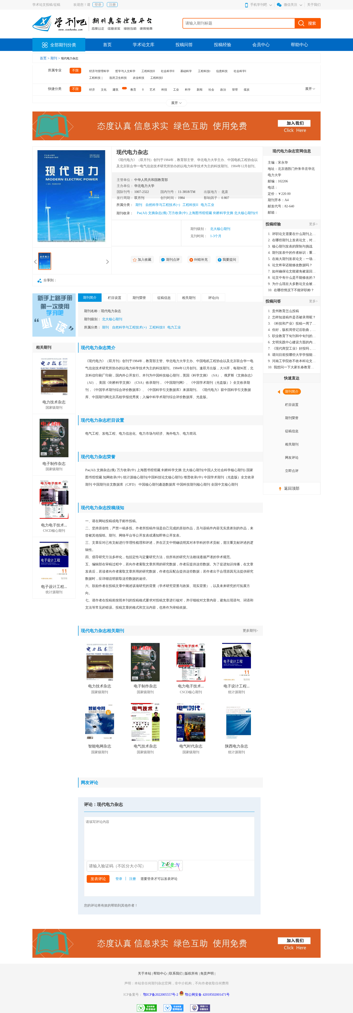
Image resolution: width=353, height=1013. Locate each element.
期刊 (138, 205)
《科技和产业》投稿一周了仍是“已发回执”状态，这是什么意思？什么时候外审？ (292, 323)
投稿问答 (184, 44)
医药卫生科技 (118, 78)
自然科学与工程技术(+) (163, 205)
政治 (223, 89)
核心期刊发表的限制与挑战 (290, 246)
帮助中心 (299, 44)
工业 (176, 89)
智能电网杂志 (99, 746)
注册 (112, 4)
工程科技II (148, 71)
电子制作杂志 (54, 464)
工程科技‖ (204, 71)
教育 (133, 89)
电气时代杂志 (190, 746)
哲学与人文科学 (125, 71)
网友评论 (291, 457)
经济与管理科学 (99, 71)
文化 (104, 89)
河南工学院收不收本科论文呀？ (292, 361)
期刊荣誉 (139, 298)
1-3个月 (215, 236)
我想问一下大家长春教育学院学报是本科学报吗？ (292, 367)
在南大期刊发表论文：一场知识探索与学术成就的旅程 (292, 259)
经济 (92, 89)
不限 (75, 70)
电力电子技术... (54, 525)
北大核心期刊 (220, 229)
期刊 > (55, 58)
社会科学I (240, 71)
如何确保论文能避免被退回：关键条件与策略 (292, 271)
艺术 (152, 89)
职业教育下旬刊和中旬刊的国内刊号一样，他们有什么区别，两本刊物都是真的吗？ (292, 336)
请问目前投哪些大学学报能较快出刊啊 (292, 355)
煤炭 (247, 89)
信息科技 (222, 71)
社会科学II (167, 71)
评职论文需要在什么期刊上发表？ (292, 234)
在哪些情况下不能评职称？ (291, 290)
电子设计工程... (54, 587)
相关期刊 (188, 298)
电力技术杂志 (54, 402)
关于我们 (314, 4)
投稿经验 (222, 44)
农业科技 (138, 78)
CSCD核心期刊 (54, 530)
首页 (107, 44)
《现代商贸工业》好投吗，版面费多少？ (292, 348)
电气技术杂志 (145, 746)
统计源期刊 (54, 592)
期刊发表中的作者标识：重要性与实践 (292, 252)
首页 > (45, 58)
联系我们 (176, 973)
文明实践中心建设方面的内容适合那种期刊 (292, 342)
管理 (235, 89)
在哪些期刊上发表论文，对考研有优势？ (292, 240)
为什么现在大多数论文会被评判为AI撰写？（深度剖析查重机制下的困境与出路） (292, 284)
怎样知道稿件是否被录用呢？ (292, 317)
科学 (188, 89)
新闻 (199, 89)
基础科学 (186, 71)
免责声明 (207, 973)
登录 (98, 4)
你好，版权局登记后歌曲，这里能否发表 (292, 330)
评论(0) (213, 298)
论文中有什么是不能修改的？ (292, 277)
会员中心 (261, 44)
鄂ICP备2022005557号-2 (161, 994)
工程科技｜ (96, 78)
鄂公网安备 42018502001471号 (207, 994)
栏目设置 (114, 298)
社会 (211, 89)
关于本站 (145, 973)
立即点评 (291, 471)
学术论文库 (143, 44)
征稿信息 (164, 298)
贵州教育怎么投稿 (283, 311)
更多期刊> (250, 630)
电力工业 (207, 205)
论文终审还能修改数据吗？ (290, 265)
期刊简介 (90, 297)
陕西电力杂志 (236, 746)
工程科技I (156, 78)
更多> (313, 224)
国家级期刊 (54, 407)
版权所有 (192, 973)
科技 (164, 89)
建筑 (115, 89)
